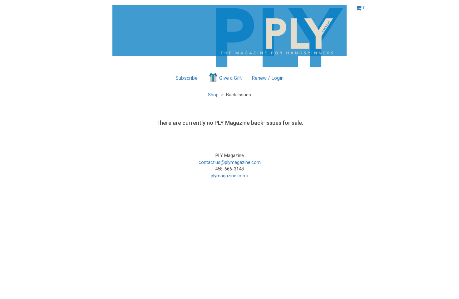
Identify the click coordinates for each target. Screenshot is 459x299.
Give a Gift (230, 78)
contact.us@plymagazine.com (230, 162)
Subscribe (186, 78)
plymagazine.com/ (230, 176)
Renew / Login (268, 78)
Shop (213, 95)
